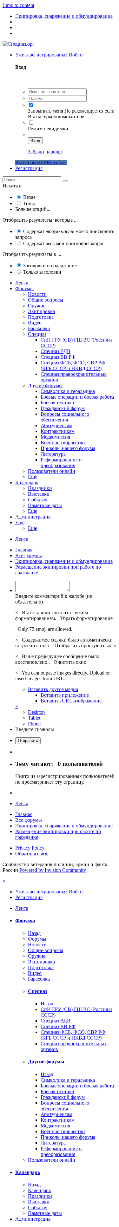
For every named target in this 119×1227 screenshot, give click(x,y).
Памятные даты (45, 505)
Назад (34, 933)
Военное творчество (63, 442)
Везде (29, 197)
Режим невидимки (48, 128)
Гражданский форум (63, 408)
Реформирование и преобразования (61, 462)
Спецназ (37, 334)
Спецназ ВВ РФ (58, 357)
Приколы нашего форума (68, 448)
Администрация (32, 516)
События (37, 499)
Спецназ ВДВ (55, 351)
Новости (37, 294)
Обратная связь (31, 853)
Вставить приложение (65, 695)
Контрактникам (58, 431)
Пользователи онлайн (51, 471)
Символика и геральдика (68, 391)
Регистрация (29, 168)
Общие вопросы (45, 300)
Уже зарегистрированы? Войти (50, 54)
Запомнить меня (45, 111)
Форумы (24, 288)
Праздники (40, 488)
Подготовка (41, 317)
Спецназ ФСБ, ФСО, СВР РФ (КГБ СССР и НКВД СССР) (73, 365)
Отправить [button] (28, 740)
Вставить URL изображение (71, 700)
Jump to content (18, 5)
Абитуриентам (56, 425)
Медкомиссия (55, 437)
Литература (53, 454)
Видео (35, 322)
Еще (32, 477)
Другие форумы (45, 385)
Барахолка (39, 328)
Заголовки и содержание (50, 265)
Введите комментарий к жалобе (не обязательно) (53, 598)
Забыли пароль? (45, 151)
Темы (29, 203)
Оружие (36, 305)
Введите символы (34, 729)
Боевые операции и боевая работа (77, 397)
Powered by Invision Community (52, 870)
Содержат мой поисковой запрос (63, 243)
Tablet (34, 718)
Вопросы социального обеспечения (65, 416)
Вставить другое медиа (53, 689)
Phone (34, 723)
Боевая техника (57, 402)
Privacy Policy (29, 848)
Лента (21, 282)
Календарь (26, 482)
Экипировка (41, 311)
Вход (35, 140)
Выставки (39, 494)
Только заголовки (42, 272)
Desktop (36, 712)
